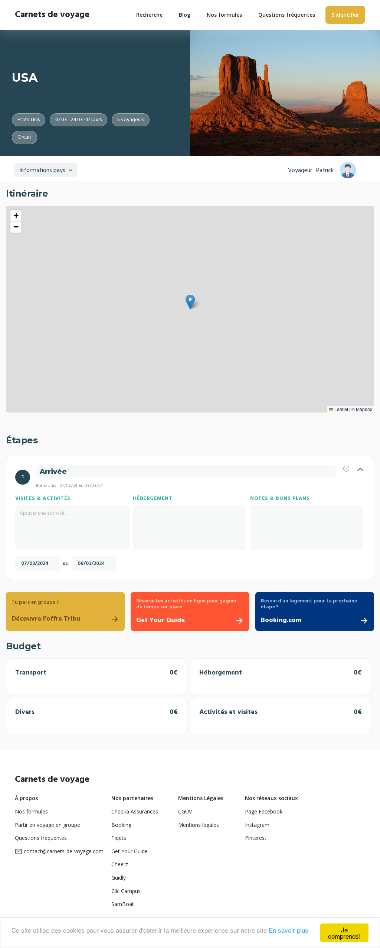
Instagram (257, 824)
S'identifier (345, 14)
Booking (121, 824)
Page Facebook (263, 811)
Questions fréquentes (41, 837)
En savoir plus (288, 930)
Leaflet (340, 409)
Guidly (118, 877)
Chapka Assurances (134, 811)
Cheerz (119, 864)
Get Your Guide (129, 851)
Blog (184, 14)
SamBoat (122, 903)
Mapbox (364, 409)
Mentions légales (198, 824)
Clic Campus (126, 890)
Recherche (149, 14)
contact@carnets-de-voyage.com (64, 851)
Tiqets (118, 837)
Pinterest (255, 837)
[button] (190, 302)
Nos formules (31, 811)
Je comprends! (344, 933)
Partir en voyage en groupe (47, 824)
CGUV (185, 811)
